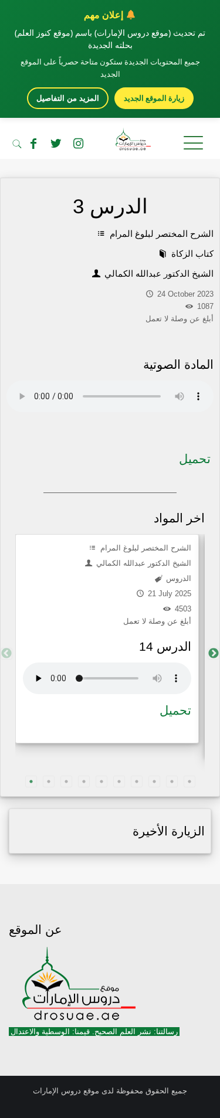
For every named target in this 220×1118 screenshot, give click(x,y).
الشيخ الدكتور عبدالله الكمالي (158, 273)
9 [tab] (172, 781)
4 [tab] (84, 781)
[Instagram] (78, 143)
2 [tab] (49, 781)
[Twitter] (56, 143)
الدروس (177, 578)
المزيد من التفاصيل (67, 98)
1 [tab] (31, 781)
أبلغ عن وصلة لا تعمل (157, 621)
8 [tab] (154, 781)
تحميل (195, 458)
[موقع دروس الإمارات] (110, 141)
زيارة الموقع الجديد (154, 98)
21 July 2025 (168, 593)
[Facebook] (33, 143)
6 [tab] (119, 781)
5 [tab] (101, 781)
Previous (6, 654)
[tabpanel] (107, 638)
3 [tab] (66, 781)
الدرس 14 (165, 646)
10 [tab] (189, 781)
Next (213, 654)
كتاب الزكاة (191, 254)
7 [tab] (137, 781)
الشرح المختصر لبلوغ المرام (160, 234)
